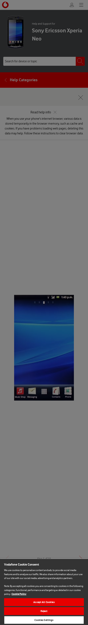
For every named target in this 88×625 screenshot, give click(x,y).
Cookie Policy (18, 593)
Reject (44, 611)
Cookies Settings (43, 620)
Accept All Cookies (43, 602)
